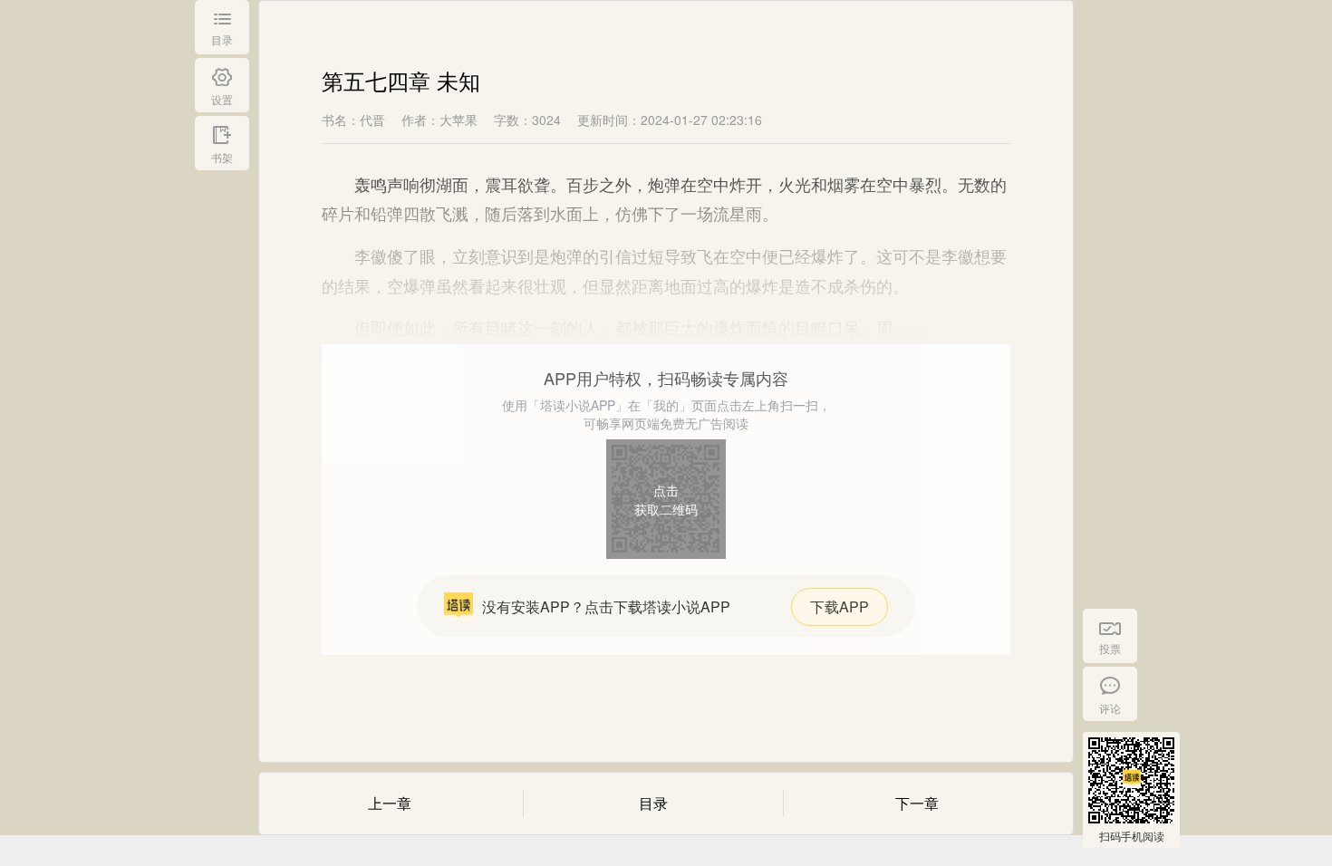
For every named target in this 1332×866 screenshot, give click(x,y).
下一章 (917, 803)
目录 (653, 803)
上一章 (389, 803)
